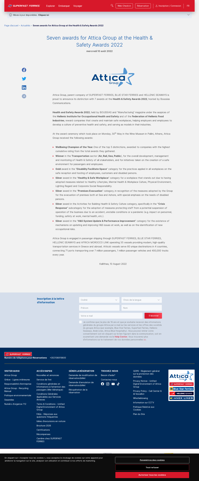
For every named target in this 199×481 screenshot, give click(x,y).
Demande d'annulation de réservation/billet (81, 384)
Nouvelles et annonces (48, 375)
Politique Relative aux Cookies (143, 408)
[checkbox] (80, 322)
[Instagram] (107, 384)
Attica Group (10, 375)
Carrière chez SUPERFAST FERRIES (49, 440)
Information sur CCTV (143, 402)
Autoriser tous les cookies (152, 475)
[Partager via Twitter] (24, 79)
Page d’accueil (11, 25)
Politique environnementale (17, 395)
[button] (99, 300)
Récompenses (43, 434)
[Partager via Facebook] (24, 70)
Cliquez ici (43, 15)
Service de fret (44, 379)
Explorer (50, 5)
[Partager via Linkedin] (24, 87)
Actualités (25, 25)
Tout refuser (152, 467)
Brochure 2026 (44, 425)
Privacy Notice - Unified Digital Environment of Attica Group (147, 384)
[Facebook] (102, 384)
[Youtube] (113, 384)
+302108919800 (58, 357)
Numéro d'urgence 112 (15, 404)
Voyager (77, 5)
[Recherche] (112, 5)
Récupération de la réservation (78, 391)
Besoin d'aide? (108, 375)
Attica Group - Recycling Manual (16, 389)
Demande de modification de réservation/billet (83, 376)
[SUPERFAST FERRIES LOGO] (24, 5)
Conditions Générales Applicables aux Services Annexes (49, 397)
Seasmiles (9, 399)
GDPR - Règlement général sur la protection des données (146, 374)
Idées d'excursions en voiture (51, 421)
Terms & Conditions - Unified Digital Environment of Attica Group (51, 407)
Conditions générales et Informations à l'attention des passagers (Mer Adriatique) (51, 387)
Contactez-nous (109, 379)
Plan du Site (139, 414)
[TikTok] (118, 384)
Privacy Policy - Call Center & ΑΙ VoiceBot (147, 392)
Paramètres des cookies (152, 460)
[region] (99, 467)
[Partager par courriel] (24, 96)
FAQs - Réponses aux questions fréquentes (47, 415)
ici (145, 339)
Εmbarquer (64, 5)
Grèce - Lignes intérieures (17, 379)
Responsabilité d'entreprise (17, 384)
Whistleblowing (140, 398)
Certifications (43, 430)
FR (188, 6)
